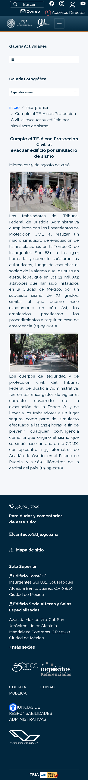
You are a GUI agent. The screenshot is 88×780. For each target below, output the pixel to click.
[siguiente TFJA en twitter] (72, 4)
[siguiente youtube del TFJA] (83, 3)
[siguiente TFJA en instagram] (61, 3)
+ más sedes (22, 647)
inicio (14, 107)
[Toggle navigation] (59, 23)
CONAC (47, 687)
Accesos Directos (68, 12)
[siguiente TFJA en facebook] (51, 3)
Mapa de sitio (29, 550)
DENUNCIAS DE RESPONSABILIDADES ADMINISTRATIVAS (30, 713)
